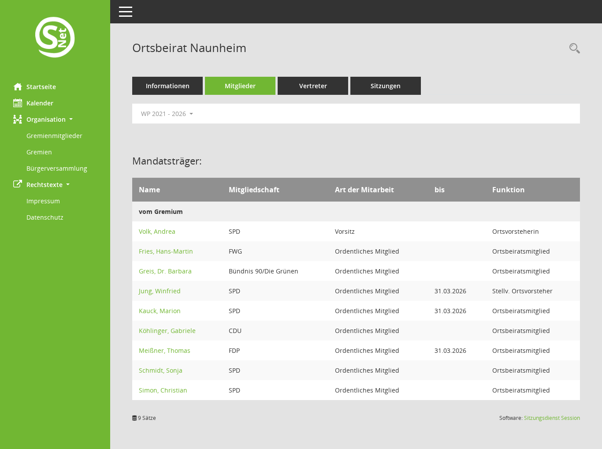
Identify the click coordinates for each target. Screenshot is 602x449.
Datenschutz (44, 217)
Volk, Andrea (157, 231)
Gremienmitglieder (54, 135)
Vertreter (313, 86)
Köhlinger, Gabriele (167, 330)
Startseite (41, 86)
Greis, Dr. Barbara (165, 271)
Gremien (39, 152)
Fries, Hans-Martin (166, 251)
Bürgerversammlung (56, 168)
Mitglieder (240, 86)
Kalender (39, 103)
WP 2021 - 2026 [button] (164, 113)
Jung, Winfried (160, 291)
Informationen (168, 86)
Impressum (43, 201)
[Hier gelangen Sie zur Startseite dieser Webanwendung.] (55, 38)
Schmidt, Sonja (160, 370)
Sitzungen (386, 86)
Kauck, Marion (160, 311)
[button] (55, 119)
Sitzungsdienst (552, 418)
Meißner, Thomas (164, 350)
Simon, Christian (163, 390)
